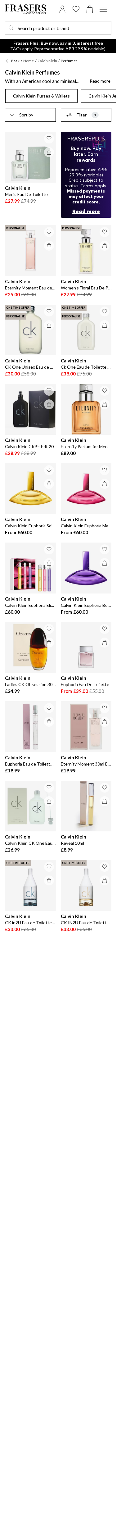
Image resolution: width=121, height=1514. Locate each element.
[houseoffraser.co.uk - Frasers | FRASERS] (26, 9)
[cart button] (89, 9)
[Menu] (103, 9)
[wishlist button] (76, 9)
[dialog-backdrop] (86, 175)
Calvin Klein (47, 60)
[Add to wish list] (49, 138)
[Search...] (11, 28)
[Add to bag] (49, 152)
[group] (58, 96)
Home (28, 60)
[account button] (62, 9)
